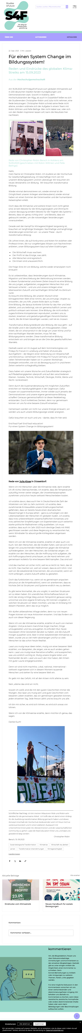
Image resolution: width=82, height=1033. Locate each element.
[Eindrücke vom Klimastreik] (20, 889)
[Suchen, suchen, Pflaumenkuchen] (67, 6)
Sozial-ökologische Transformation (23, 845)
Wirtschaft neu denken (59, 845)
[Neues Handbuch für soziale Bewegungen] (61, 889)
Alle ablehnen (24, 1024)
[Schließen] (80, 1022)
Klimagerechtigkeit (55, 849)
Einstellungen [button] (10, 1024)
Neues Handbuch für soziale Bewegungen (59, 905)
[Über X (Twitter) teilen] (15, 861)
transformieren (14, 854)
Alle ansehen (75, 875)
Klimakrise (44, 845)
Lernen (12, 849)
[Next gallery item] (71, 138)
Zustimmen (39, 1024)
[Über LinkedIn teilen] (20, 861)
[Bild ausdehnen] (27, 137)
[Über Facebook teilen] (10, 861)
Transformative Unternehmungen (31, 849)
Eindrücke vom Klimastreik (18, 904)
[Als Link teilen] (25, 861)
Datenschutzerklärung (54, 1030)
